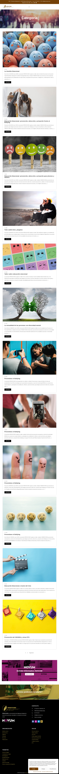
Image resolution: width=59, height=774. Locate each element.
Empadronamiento (5, 757)
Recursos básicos (35, 731)
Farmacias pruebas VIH (36, 737)
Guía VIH (33, 734)
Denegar (43, 768)
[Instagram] (36, 721)
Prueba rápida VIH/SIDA (36, 736)
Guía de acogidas (5, 752)
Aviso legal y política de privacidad (47, 771)
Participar (4, 736)
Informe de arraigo (5, 762)
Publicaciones (5, 739)
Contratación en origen (6, 754)
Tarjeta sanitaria (35, 732)
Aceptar (33, 768)
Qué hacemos (5, 732)
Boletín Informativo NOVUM (29, 671)
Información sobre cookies (37, 771)
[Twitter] (39, 721)
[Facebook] (33, 721)
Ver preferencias (53, 768)
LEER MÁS (8, 82)
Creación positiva (35, 739)
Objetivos (4, 734)
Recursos (4, 737)
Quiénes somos (5, 731)
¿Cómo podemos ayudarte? (30, 692)
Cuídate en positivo (35, 741)
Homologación (5, 755)
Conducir (4, 760)
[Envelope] (41, 721)
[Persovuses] (8, 7)
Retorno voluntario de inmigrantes (8, 764)
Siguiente (31, 652)
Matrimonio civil (5, 759)
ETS (32, 742)
